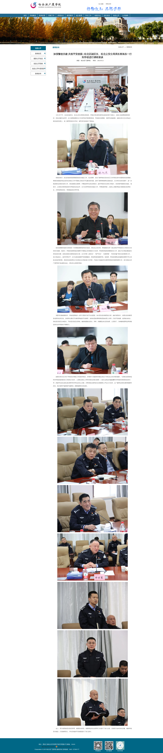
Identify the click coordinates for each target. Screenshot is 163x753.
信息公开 (116, 15)
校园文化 (98, 15)
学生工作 (88, 15)
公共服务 (125, 15)
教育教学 (70, 15)
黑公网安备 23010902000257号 (64, 747)
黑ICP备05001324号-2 (48, 747)
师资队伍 (61, 15)
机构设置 (42, 15)
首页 (25, 15)
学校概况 (33, 15)
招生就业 (107, 15)
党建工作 (51, 15)
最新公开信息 (38, 58)
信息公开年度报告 (38, 68)
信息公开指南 (38, 63)
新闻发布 (38, 73)
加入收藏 (101, 4)
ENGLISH (108, 4)
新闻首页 (38, 53)
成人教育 (79, 15)
